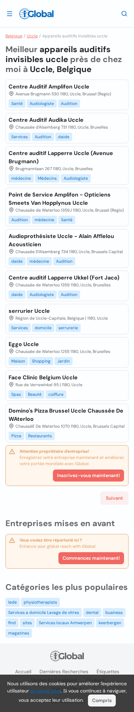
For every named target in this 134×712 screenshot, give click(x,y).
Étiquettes (108, 671)
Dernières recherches (64, 671)
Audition (69, 103)
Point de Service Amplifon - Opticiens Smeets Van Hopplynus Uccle (60, 198)
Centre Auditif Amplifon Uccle (49, 86)
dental (92, 612)
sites (27, 623)
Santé (17, 103)
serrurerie (68, 328)
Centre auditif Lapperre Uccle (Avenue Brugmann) (61, 157)
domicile (43, 328)
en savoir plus (45, 691)
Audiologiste (42, 103)
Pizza (16, 436)
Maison (18, 361)
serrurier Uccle (29, 311)
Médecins (47, 178)
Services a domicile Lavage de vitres (43, 612)
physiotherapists (40, 602)
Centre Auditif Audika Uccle (46, 119)
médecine (21, 178)
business (114, 612)
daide (63, 137)
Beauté (35, 394)
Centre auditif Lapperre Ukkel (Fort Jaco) (64, 277)
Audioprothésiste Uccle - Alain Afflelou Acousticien (61, 240)
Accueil (23, 671)
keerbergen (110, 623)
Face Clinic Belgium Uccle (43, 377)
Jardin (63, 361)
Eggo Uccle (24, 344)
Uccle (32, 36)
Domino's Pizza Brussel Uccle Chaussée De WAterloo (66, 415)
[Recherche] (124, 13)
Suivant (114, 498)
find (12, 623)
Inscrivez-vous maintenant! (88, 475)
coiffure (56, 394)
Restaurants (40, 436)
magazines (18, 633)
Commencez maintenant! (91, 558)
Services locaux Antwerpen (65, 623)
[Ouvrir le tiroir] (9, 13)
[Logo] (36, 14)
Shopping (41, 361)
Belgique (13, 36)
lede (12, 602)
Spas (16, 394)
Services (19, 137)
